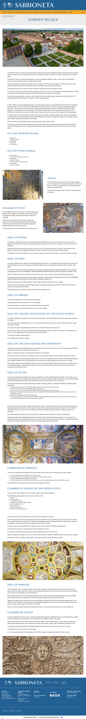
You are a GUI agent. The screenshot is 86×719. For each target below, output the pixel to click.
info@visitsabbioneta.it (6, 697)
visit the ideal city (8, 16)
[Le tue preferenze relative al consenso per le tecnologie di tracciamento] (2, 717)
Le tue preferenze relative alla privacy (49, 717)
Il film (70, 12)
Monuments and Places (24, 12)
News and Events (46, 12)
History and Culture (9, 12)
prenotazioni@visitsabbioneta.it (8, 698)
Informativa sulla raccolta (30, 717)
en (82, 12)
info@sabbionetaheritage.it (23, 701)
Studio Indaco (70, 697)
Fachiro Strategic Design (72, 692)
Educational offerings (60, 12)
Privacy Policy (5, 710)
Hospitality (35, 12)
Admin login (19, 710)
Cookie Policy (12, 710)
